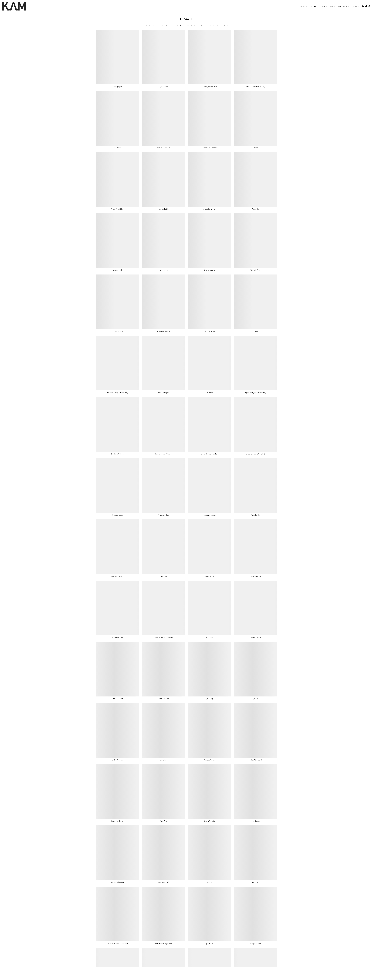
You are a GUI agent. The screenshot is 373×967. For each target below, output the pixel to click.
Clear (228, 26)
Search (332, 6)
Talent (324, 6)
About (356, 6)
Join (339, 6)
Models (314, 6)
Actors (304, 6)
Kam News (346, 6)
